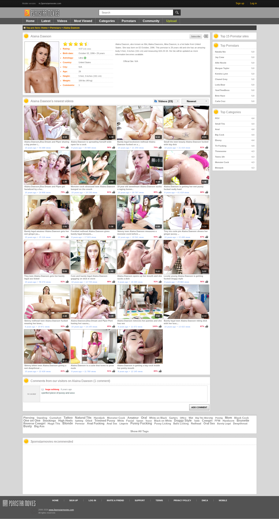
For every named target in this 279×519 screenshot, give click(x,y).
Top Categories (230, 112)
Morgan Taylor (234, 68)
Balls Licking (181, 423)
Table (197, 420)
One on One (31, 420)
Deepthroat (240, 423)
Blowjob (234, 168)
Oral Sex (209, 423)
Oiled (88, 420)
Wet (191, 417)
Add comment (199, 407)
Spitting (79, 420)
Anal (234, 129)
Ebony (234, 140)
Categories (107, 21)
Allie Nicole (234, 63)
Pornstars (129, 21)
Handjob (99, 417)
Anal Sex (112, 423)
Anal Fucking (95, 423)
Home (30, 21)
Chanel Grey (234, 79)
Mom (228, 417)
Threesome (234, 151)
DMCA (205, 500)
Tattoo (68, 417)
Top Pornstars (229, 45)
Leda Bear (234, 85)
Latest (45, 21)
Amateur (133, 417)
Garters (173, 417)
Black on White (163, 420)
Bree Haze (234, 96)
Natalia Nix (234, 52)
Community (151, 21)
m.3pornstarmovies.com (50, 3)
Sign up (240, 3)
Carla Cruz (234, 101)
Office (183, 418)
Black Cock (241, 417)
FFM (217, 420)
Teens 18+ (234, 157)
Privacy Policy (182, 500)
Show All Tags (139, 431)
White (120, 420)
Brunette (243, 420)
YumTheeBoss (234, 90)
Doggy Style (183, 420)
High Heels (65, 420)
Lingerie (123, 423)
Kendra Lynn (234, 74)
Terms (159, 500)
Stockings (49, 420)
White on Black (158, 417)
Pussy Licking (162, 423)
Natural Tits (83, 417)
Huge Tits (54, 423)
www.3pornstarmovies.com (61, 510)
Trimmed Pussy (105, 420)
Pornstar (80, 423)
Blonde (67, 423)
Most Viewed (83, 21)
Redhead (196, 423)
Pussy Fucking (141, 423)
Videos (62, 21)
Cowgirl (207, 420)
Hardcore (228, 420)
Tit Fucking (234, 146)
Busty (27, 426)
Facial (130, 420)
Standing (42, 417)
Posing (219, 418)
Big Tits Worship (204, 418)
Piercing (28, 417)
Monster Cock (234, 162)
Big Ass (39, 426)
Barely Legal (224, 423)
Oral (144, 417)
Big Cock (234, 135)
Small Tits (234, 124)
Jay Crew (234, 57)
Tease (148, 420)
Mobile (223, 500)
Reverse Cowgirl (34, 423)
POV (234, 118)
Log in (253, 3)
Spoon (139, 420)
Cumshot (55, 417)
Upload (171, 21)
